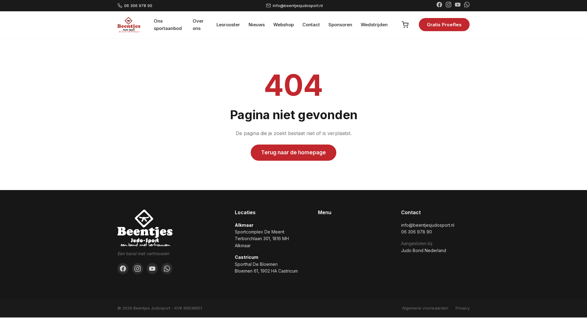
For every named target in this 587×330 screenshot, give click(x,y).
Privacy (463, 308)
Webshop (283, 25)
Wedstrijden (374, 25)
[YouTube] (457, 5)
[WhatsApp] (467, 5)
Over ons (198, 24)
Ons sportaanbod (168, 24)
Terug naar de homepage (293, 152)
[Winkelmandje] (405, 24)
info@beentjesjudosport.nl (298, 5)
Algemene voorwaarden (425, 308)
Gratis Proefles (444, 25)
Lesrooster (228, 25)
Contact (311, 25)
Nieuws (257, 25)
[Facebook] (439, 5)
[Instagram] (448, 5)
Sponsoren (340, 25)
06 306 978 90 (138, 5)
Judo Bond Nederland (423, 250)
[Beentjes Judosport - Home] (128, 24)
